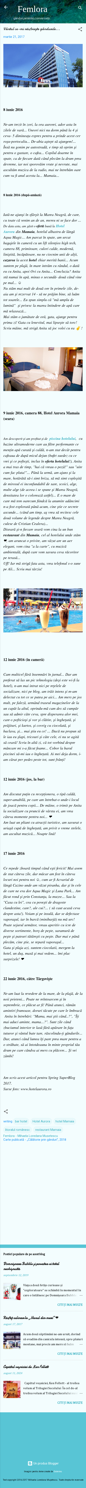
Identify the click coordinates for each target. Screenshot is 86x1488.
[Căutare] (80, 8)
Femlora (32, 9)
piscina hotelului (62, 438)
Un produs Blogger (46, 1463)
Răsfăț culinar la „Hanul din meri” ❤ (30, 1317)
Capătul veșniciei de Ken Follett (25, 1366)
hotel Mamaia (65, 1121)
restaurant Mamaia (48, 1130)
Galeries (58, 1471)
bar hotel (21, 1121)
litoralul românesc (17, 1130)
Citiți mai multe (70, 1304)
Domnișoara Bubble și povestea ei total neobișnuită (31, 1266)
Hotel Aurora (41, 1121)
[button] (80, 30)
